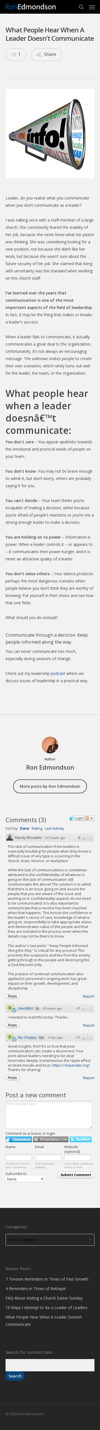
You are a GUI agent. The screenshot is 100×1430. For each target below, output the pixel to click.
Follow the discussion (89, 818)
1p (37, 1008)
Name (11, 1146)
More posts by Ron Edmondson (50, 786)
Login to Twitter (80, 1139)
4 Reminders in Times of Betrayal (36, 1288)
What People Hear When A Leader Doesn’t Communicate (44, 1320)
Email (39, 1146)
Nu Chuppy (27, 1037)
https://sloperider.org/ (71, 1065)
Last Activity (54, 828)
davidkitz (25, 1008)
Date (24, 828)
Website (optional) (72, 1149)
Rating (37, 828)
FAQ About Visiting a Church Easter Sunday (44, 1298)
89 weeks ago (52, 1008)
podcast (58, 673)
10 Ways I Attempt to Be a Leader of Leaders (47, 1307)
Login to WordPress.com (50, 1139)
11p (41, 1037)
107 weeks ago (54, 838)
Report (88, 996)
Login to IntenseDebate (19, 1139)
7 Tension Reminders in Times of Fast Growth (47, 1279)
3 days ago (55, 1037)
